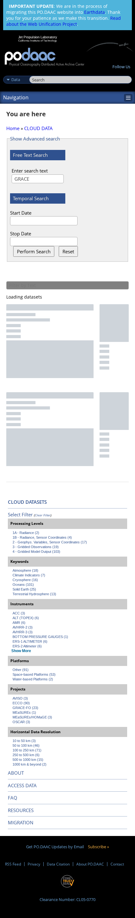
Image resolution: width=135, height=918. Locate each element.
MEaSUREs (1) (24, 712)
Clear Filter (43, 515)
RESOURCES (21, 810)
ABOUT (16, 773)
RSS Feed (13, 864)
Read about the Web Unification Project (63, 21)
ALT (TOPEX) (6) (26, 618)
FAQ (12, 797)
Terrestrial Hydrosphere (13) (34, 594)
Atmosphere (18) (25, 570)
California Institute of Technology (37, 40)
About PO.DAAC (90, 864)
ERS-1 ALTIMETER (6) (30, 641)
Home (12, 128)
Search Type (15, 73)
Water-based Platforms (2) (33, 679)
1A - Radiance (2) (26, 533)
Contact (117, 864)
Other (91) (21, 670)
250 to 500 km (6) (26, 755)
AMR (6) (19, 622)
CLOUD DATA (38, 128)
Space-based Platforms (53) (34, 674)
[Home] (44, 57)
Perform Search (34, 251)
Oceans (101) (23, 584)
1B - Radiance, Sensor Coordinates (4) (42, 537)
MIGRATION (20, 822)
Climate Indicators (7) (29, 575)
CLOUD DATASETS (27, 502)
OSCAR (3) (21, 722)
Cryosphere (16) (25, 580)
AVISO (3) (20, 698)
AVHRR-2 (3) (23, 627)
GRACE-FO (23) (25, 708)
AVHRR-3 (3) (23, 632)
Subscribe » (98, 846)
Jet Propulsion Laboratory (37, 37)
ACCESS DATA (22, 785)
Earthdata (94, 12)
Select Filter (20, 514)
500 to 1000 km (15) (28, 759)
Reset (68, 251)
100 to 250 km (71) (27, 750)
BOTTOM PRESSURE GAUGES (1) (40, 637)
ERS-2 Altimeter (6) (27, 646)
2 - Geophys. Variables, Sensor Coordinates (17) (50, 542)
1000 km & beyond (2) (29, 764)
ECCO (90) (21, 703)
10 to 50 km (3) (24, 741)
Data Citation (58, 864)
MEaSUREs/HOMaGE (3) (32, 717)
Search (36, 73)
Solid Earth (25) (24, 589)
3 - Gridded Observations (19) (36, 547)
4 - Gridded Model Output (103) (36, 551)
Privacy (34, 864)
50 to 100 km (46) (26, 745)
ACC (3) (19, 613)
